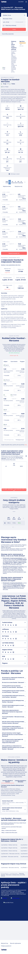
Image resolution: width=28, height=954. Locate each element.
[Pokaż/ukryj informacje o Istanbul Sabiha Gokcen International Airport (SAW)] (25, 809)
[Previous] (5, 518)
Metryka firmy (4, 943)
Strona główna (4, 873)
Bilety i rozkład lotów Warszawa (9, 832)
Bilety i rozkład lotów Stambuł (9, 830)
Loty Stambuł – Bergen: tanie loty (9, 848)
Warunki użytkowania (15, 943)
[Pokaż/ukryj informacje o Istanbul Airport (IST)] (25, 802)
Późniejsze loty (19, 439)
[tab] (7, 186)
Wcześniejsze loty (9, 439)
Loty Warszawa (13, 873)
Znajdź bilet (7, 272)
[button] (8, 22)
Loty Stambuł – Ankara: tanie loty (9, 850)
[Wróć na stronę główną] (3, 2)
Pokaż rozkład (7, 289)
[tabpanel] (14, 480)
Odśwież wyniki (13, 355)
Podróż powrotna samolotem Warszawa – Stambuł (12, 827)
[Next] (24, 182)
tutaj (25, 444)
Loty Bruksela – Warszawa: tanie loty (10, 867)
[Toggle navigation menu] (26, 2)
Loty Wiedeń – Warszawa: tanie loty (9, 856)
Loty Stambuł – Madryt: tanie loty (9, 845)
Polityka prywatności (6, 946)
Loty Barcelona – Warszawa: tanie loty (10, 853)
